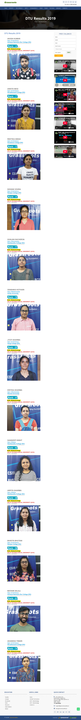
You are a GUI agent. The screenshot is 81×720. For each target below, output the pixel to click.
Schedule (7, 699)
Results (46, 8)
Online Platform (8, 706)
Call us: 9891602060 (71, 4)
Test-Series (52, 8)
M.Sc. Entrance (19, 8)
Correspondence (33, 8)
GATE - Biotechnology (34, 701)
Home (5, 8)
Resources (7, 704)
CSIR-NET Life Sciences (34, 699)
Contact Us (65, 8)
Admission (58, 8)
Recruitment (7, 701)
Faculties (7, 697)
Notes (6, 703)
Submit (58, 55)
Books (41, 8)
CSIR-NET (11, 8)
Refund (6, 708)
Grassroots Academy (14, 717)
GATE (26, 8)
